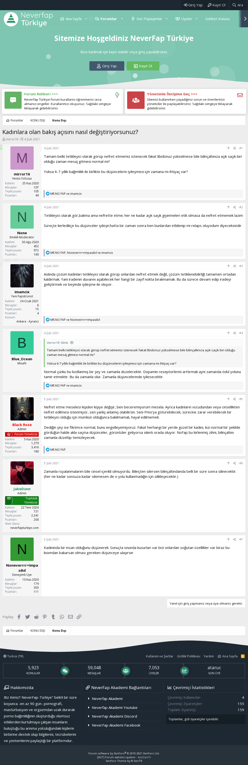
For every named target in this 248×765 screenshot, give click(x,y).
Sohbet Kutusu (217, 18)
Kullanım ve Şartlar (159, 656)
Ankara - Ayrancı (27, 321)
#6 (241, 463)
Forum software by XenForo (124, 753)
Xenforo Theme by (124, 761)
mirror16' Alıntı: (58, 342)
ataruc (214, 667)
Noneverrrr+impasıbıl (22, 568)
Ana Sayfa (74, 18)
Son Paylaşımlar (149, 18)
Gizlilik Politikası (188, 656)
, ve (81, 253)
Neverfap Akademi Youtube (115, 707)
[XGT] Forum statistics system (124, 757)
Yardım (209, 656)
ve (66, 194)
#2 (241, 207)
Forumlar (109, 18)
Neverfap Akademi (107, 698)
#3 (241, 266)
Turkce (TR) (15, 656)
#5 (241, 399)
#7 (241, 539)
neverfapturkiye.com (24, 528)
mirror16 (12, 139)
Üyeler (186, 18)
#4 (241, 333)
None (22, 232)
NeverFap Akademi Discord (114, 716)
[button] (86, 18)
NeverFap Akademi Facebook (116, 725)
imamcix (22, 291)
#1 (241, 148)
